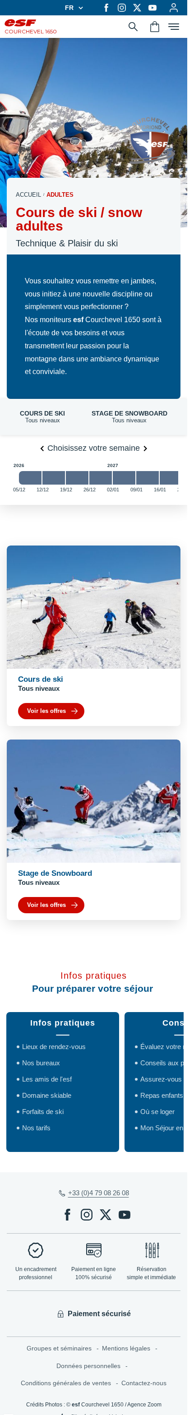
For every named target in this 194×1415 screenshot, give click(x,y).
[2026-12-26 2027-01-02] (100, 478)
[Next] (145, 448)
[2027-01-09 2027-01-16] (147, 478)
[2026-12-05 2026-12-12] (30, 478)
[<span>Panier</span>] (155, 26)
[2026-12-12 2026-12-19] (53, 478)
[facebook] (106, 7)
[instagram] (121, 7)
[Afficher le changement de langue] (79, 7)
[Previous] (42, 448)
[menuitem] (64, 1348)
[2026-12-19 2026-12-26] (77, 478)
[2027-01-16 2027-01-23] (171, 478)
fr (69, 7)
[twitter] (137, 7)
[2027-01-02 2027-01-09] (124, 478)
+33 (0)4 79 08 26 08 (98, 1193)
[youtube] (152, 7)
